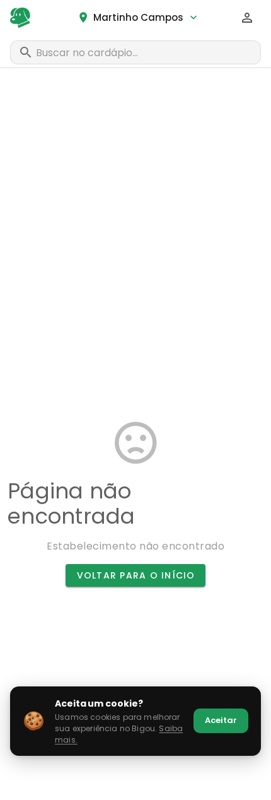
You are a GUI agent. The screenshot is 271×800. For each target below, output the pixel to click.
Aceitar (221, 720)
